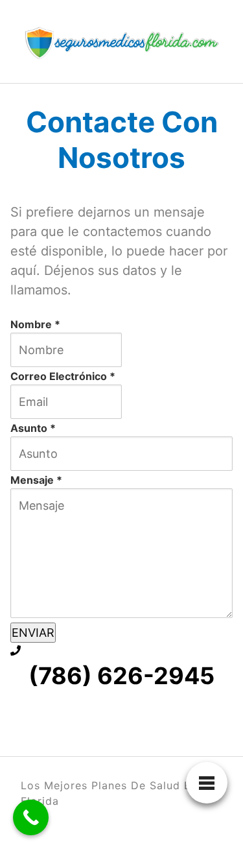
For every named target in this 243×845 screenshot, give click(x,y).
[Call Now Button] (31, 817)
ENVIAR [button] (33, 632)
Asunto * (33, 428)
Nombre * (35, 324)
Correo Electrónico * (62, 376)
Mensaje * (36, 479)
